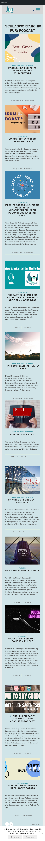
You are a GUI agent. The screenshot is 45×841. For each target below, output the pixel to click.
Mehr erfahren (30, 837)
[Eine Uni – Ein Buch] (22, 414)
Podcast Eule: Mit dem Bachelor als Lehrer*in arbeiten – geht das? (22, 298)
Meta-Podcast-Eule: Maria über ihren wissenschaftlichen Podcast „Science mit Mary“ (22, 210)
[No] (42, 834)
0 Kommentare (29, 100)
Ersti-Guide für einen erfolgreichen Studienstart (22, 71)
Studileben (29, 66)
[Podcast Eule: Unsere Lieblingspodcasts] (22, 769)
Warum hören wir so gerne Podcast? (22, 140)
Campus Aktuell (18, 66)
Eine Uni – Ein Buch (22, 434)
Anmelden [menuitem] (4, 2)
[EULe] (19, 9)
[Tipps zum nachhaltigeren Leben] (22, 346)
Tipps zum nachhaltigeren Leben (22, 367)
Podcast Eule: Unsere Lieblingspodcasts (22, 787)
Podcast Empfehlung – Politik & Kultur (22, 640)
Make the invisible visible (22, 570)
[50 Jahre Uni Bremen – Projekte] (22, 480)
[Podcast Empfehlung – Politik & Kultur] (22, 619)
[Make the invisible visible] (22, 551)
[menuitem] (31, 9)
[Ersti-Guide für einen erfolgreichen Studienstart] (22, 48)
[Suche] (31, 9)
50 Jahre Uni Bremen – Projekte (22, 501)
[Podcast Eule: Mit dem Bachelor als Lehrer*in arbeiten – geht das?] (22, 275)
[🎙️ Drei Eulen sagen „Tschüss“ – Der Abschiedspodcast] (22, 699)
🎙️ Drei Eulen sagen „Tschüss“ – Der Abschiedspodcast (22, 719)
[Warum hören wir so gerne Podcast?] (22, 119)
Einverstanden (15, 837)
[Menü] (37, 9)
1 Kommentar (28, 169)
